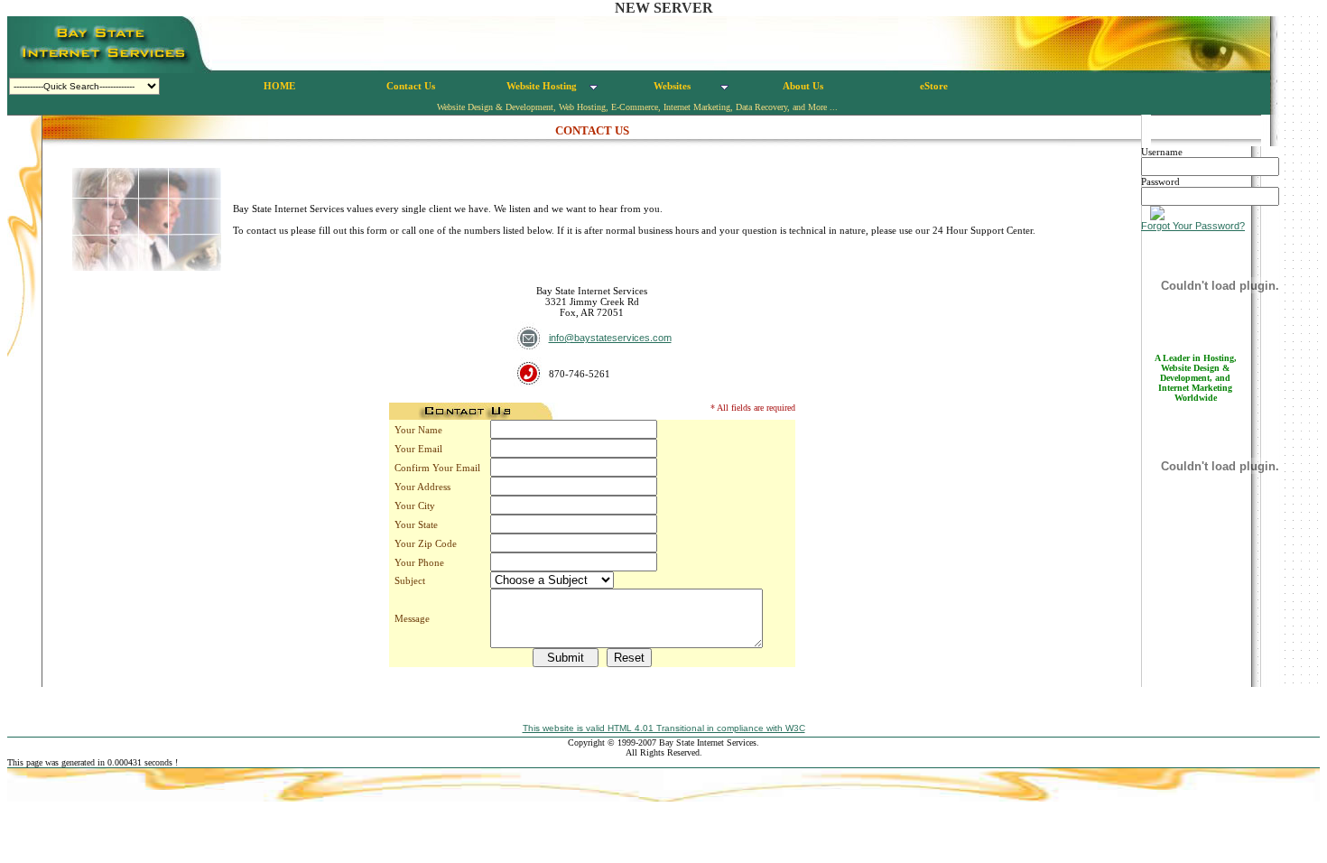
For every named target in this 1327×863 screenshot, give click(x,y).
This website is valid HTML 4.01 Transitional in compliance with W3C (664, 728)
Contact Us (410, 85)
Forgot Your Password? (1193, 225)
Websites (672, 85)
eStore (934, 85)
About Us (803, 85)
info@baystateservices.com (610, 337)
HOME (279, 85)
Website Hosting (541, 85)
